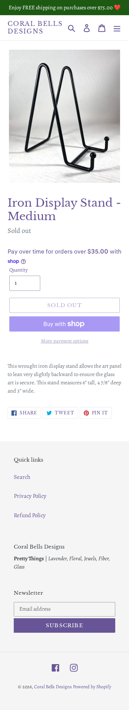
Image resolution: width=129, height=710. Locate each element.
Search (22, 477)
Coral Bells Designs (35, 27)
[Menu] (117, 28)
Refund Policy (30, 515)
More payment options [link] (64, 340)
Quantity (18, 269)
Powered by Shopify (92, 686)
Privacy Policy (30, 496)
